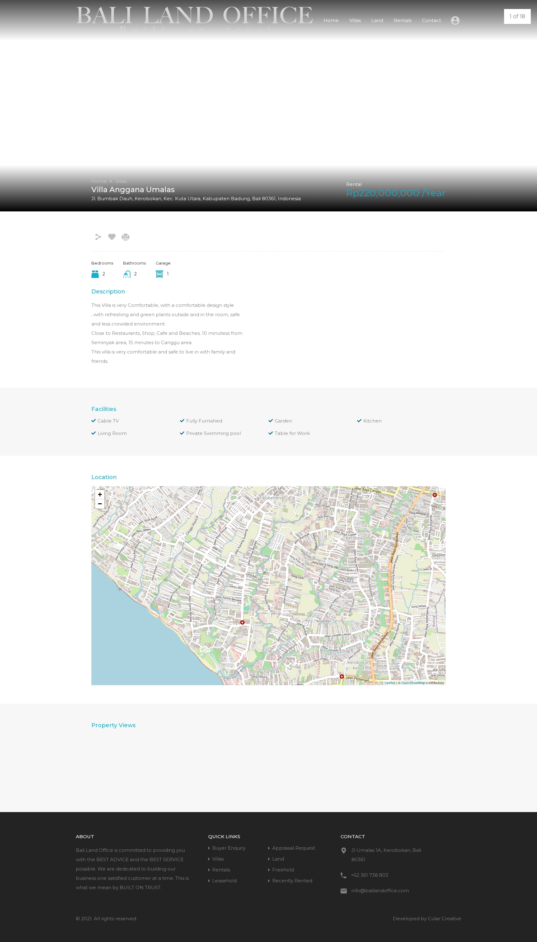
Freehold (283, 869)
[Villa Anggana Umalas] (268, 577)
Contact (431, 20)
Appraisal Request (293, 848)
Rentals (402, 20)
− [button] (100, 504)
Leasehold (224, 880)
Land (377, 20)
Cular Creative (444, 918)
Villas (355, 20)
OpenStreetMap (413, 682)
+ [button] (100, 494)
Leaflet (390, 682)
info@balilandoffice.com (380, 891)
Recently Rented (292, 880)
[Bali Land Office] (195, 32)
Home (331, 20)
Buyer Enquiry (229, 848)
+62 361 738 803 (369, 875)
